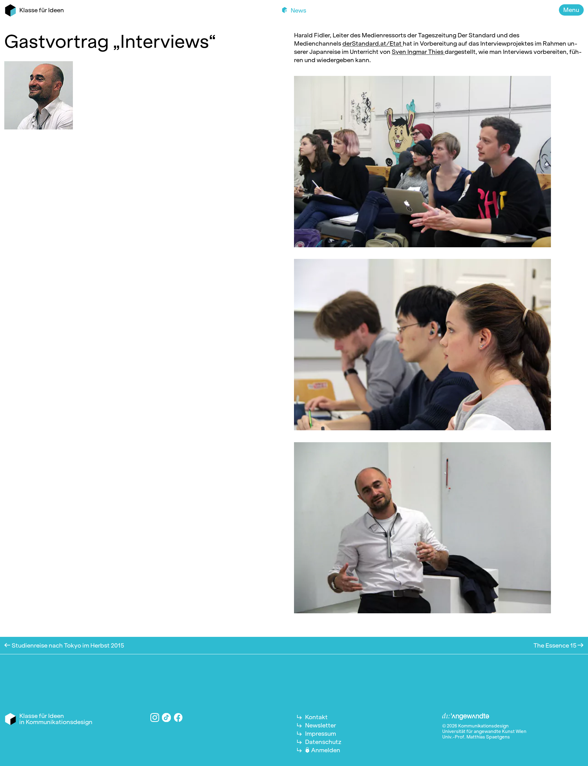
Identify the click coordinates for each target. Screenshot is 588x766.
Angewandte (465, 716)
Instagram (154, 717)
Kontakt (316, 717)
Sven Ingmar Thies (418, 51)
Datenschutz (323, 741)
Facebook (178, 717)
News (297, 10)
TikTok (166, 717)
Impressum (320, 733)
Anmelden (325, 750)
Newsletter (320, 725)
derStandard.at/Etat (372, 43)
